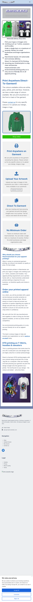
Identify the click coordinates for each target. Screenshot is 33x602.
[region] (16, 589)
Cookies (6, 462)
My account (6, 443)
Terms (5, 467)
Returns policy (7, 465)
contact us (11, 102)
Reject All (16, 598)
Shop (5, 440)
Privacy (5, 464)
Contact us (6, 445)
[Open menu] (29, 2)
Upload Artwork (16, 190)
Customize (16, 594)
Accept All (16, 590)
